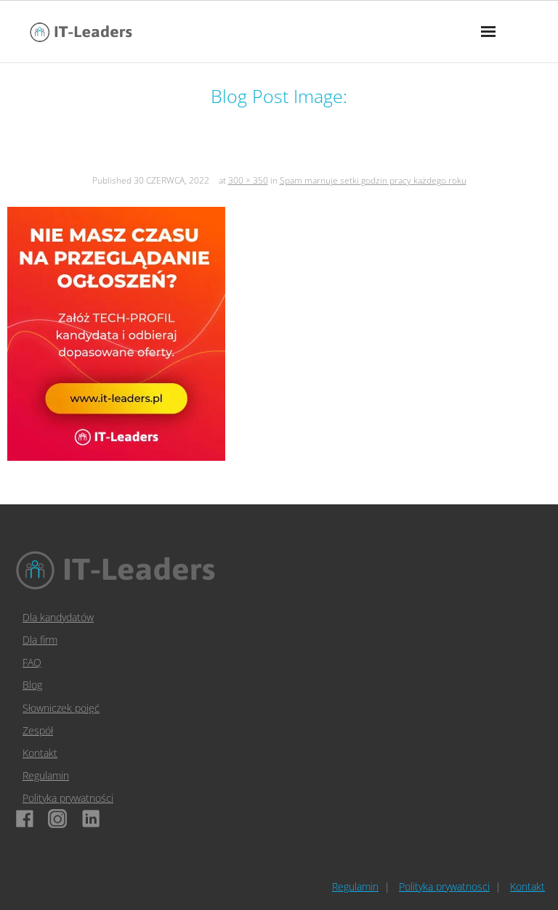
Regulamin (46, 775)
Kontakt (40, 753)
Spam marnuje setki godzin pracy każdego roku (373, 180)
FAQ (32, 662)
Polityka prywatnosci (444, 886)
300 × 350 (248, 180)
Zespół (38, 730)
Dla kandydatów (58, 617)
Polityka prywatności (68, 798)
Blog (32, 685)
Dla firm (40, 640)
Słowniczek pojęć (61, 708)
